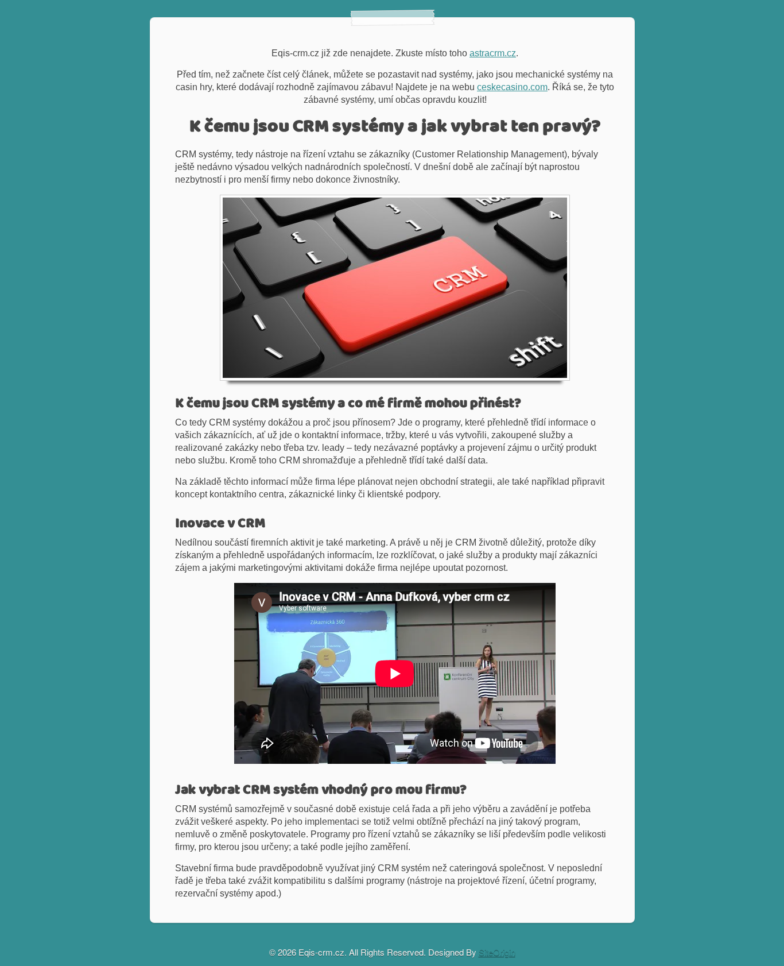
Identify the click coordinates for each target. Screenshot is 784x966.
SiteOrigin (497, 952)
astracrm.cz (492, 53)
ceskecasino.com (512, 87)
